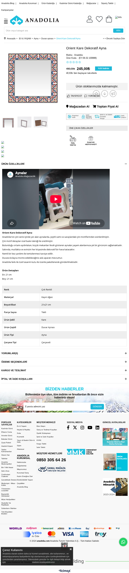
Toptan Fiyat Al (107, 106)
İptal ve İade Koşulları (16, 379)
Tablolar (4, 458)
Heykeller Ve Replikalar (6, 504)
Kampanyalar (7, 10)
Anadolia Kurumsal (28, 3)
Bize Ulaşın (41, 426)
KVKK (39, 440)
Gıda (19, 433)
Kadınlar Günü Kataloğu (71, 3)
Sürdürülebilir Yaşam (25, 480)
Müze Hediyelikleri (8, 499)
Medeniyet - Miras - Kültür (8, 484)
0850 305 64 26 (51, 459)
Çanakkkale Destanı (9, 480)
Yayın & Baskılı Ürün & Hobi (26, 441)
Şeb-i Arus (5, 471)
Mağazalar (91, 3)
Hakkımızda (21, 462)
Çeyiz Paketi (6, 443)
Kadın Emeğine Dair (25, 476)
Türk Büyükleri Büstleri (6, 513)
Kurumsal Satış (23, 473)
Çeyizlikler (21, 483)
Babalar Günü (6, 439)
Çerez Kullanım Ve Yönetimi (19, 562)
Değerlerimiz (21, 466)
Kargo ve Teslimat (13, 370)
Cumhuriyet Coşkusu (5, 475)
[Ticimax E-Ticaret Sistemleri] (65, 571)
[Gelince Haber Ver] (113, 93)
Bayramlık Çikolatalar (5, 495)
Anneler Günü (6, 435)
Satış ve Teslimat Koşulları (47, 430)
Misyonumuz (22, 469)
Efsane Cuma (6, 432)
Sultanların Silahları (8, 508)
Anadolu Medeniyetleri (6, 463)
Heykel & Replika (23, 430)
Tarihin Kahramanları (6, 450)
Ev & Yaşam (21, 426)
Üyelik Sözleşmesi (43, 433)
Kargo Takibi (41, 444)
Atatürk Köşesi (7, 446)
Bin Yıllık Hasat (7, 467)
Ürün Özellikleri (12, 164)
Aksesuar (20, 449)
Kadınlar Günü (7, 428)
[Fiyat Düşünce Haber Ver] (104, 93)
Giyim (19, 446)
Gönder (97, 406)
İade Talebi (41, 447)
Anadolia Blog (7, 3)
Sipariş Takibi (107, 3)
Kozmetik (20, 437)
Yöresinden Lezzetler (5, 489)
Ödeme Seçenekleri (14, 361)
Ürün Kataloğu (48, 3)
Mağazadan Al (79, 106)
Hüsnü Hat (5, 455)
